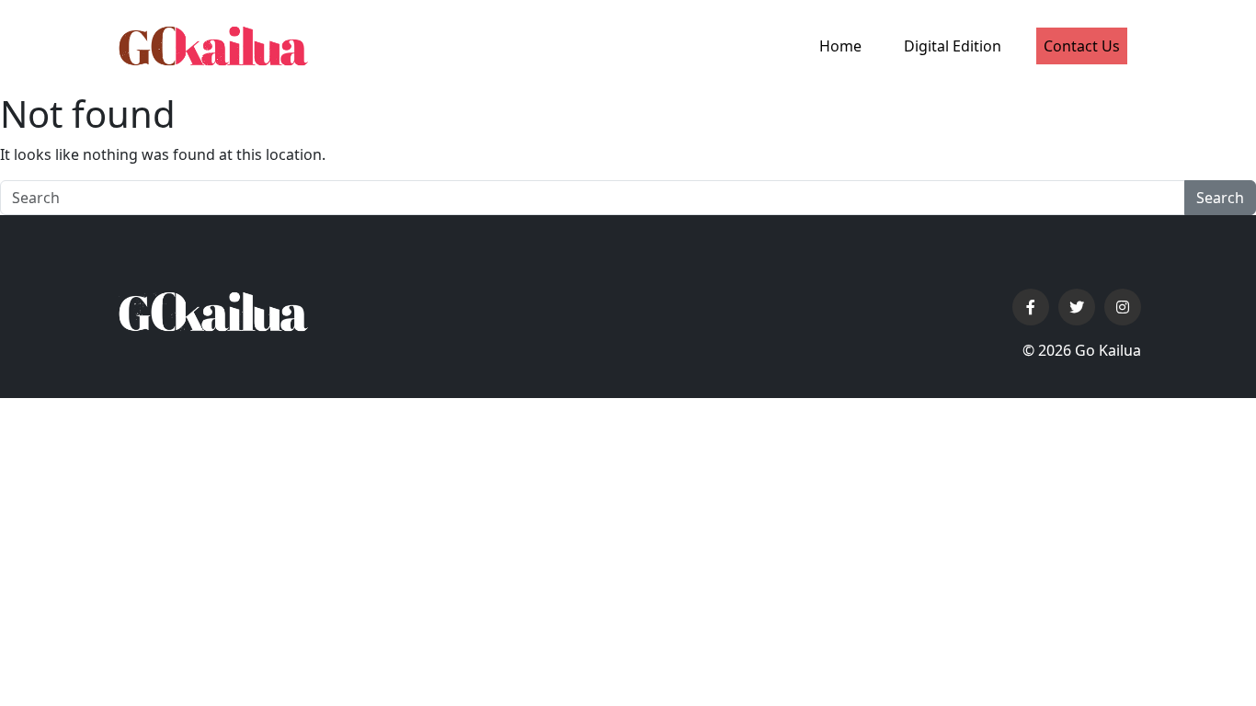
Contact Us (1082, 46)
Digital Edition (952, 46)
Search (1220, 198)
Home (840, 46)
